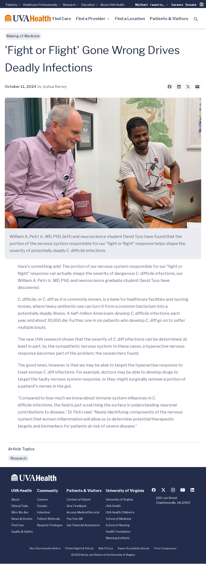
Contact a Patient (79, 499)
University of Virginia (119, 499)
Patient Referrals (48, 518)
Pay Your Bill (75, 518)
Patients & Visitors (169, 18)
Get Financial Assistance (83, 525)
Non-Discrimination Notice (45, 548)
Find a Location (130, 18)
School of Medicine (118, 518)
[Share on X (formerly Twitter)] (188, 86)
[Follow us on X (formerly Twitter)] (163, 490)
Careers (177, 4)
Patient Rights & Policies (79, 548)
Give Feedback (77, 506)
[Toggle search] (196, 19)
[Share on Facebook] (169, 86)
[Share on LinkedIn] (179, 86)
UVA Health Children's (120, 512)
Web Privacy (105, 548)
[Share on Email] (197, 86)
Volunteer (43, 512)
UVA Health (113, 506)
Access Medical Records (83, 512)
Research (18, 458)
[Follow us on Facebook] (153, 490)
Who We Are (19, 512)
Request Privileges (50, 525)
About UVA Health (112, 4)
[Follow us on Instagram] (173, 490)
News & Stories (21, 518)
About (15, 499)
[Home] (28, 18)
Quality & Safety (22, 531)
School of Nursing (118, 525)
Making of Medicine (23, 36)
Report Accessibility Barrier (133, 548)
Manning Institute (118, 538)
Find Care (62, 18)
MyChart (141, 4)
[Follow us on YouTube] (182, 490)
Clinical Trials (19, 506)
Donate (190, 4)
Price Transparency (165, 548)
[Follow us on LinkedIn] (192, 490)
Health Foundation (118, 531)
